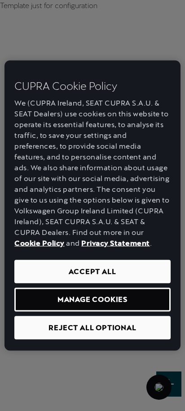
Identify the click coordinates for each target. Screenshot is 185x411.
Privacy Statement (115, 243)
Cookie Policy (39, 243)
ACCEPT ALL (92, 271)
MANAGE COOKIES (92, 299)
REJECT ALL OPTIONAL (92, 327)
